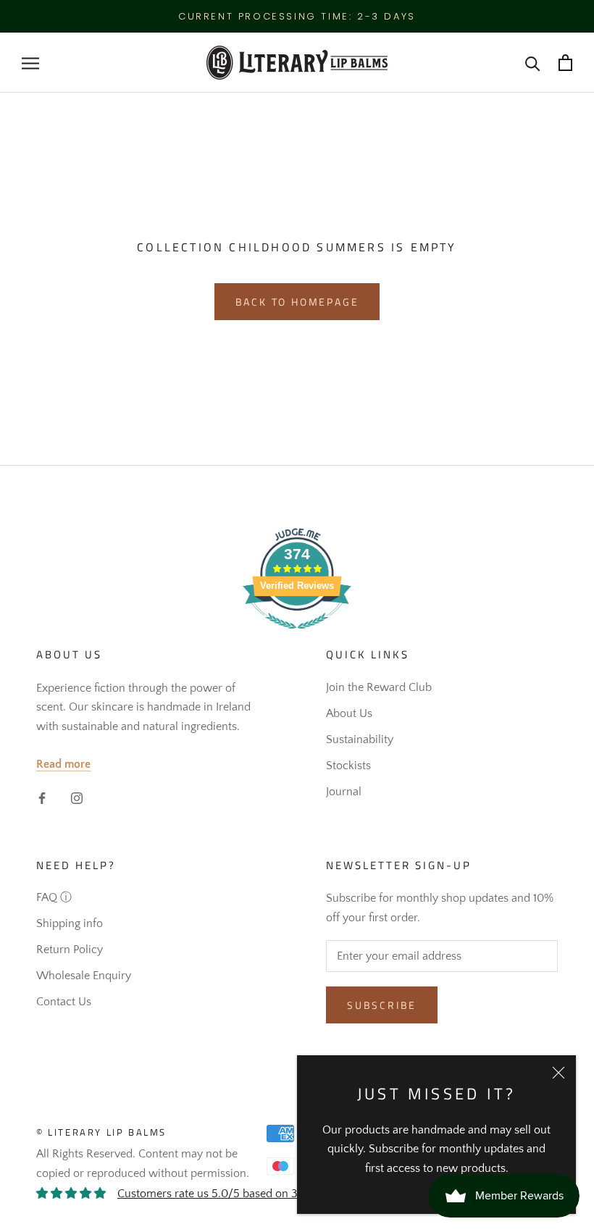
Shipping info (69, 923)
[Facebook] (42, 797)
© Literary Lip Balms (101, 1132)
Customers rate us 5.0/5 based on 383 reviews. (236, 1193)
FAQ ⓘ (54, 897)
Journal (343, 791)
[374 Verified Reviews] (297, 636)
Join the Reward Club (379, 687)
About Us (349, 713)
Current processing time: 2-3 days (297, 16)
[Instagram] (77, 797)
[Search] (532, 62)
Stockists (348, 765)
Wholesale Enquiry (83, 975)
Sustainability (359, 739)
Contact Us (63, 1001)
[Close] (558, 1072)
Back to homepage (297, 301)
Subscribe (382, 1005)
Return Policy (69, 949)
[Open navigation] (30, 63)
